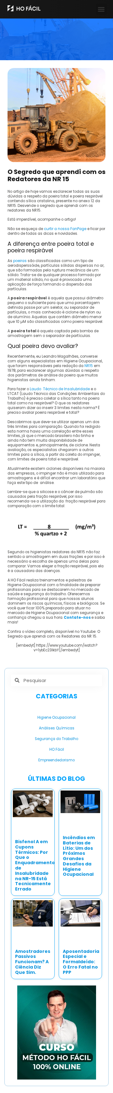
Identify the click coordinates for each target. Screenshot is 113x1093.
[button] (101, 9)
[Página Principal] (24, 8)
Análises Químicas (56, 728)
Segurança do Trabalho (56, 738)
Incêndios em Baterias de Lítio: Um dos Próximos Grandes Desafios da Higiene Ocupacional (79, 856)
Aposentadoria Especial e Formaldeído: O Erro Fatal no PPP (81, 961)
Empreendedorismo (56, 760)
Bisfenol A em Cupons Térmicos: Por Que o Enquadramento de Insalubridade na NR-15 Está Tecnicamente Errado (35, 865)
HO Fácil (56, 749)
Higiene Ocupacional (56, 717)
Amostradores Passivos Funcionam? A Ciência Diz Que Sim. (32, 961)
